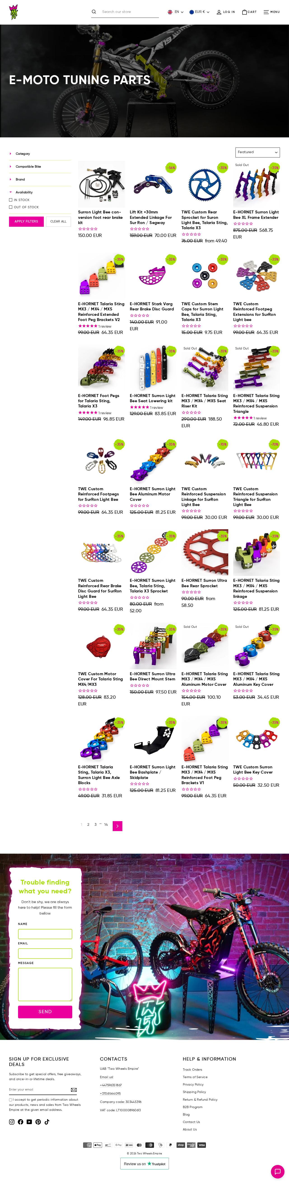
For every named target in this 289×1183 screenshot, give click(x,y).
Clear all (58, 221)
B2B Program (193, 1107)
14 (106, 825)
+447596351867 (111, 1085)
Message (26, 963)
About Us (190, 1129)
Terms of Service (195, 1077)
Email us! (106, 1077)
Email (23, 943)
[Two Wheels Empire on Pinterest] (38, 1122)
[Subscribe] (74, 1090)
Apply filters (26, 221)
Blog (186, 1114)
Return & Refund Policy (200, 1099)
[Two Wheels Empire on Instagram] (11, 1122)
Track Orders (192, 1069)
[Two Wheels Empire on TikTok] (47, 1122)
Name (23, 924)
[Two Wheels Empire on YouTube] (29, 1122)
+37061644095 (110, 1093)
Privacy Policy (193, 1084)
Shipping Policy (194, 1092)
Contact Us (191, 1122)
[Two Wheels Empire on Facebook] (20, 1122)
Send (45, 1012)
